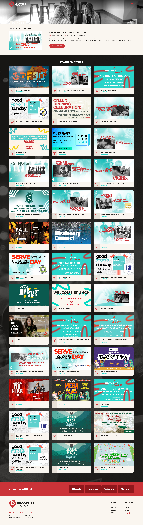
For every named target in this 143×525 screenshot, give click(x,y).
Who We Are (129, 502)
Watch (113, 507)
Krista (53, 41)
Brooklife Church (83, 35)
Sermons (128, 505)
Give (122, 4)
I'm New (75, 4)
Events (100, 4)
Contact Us (31, 512)
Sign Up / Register (57, 45)
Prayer (127, 507)
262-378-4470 (13, 512)
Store (127, 510)
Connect (111, 4)
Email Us (22, 512)
